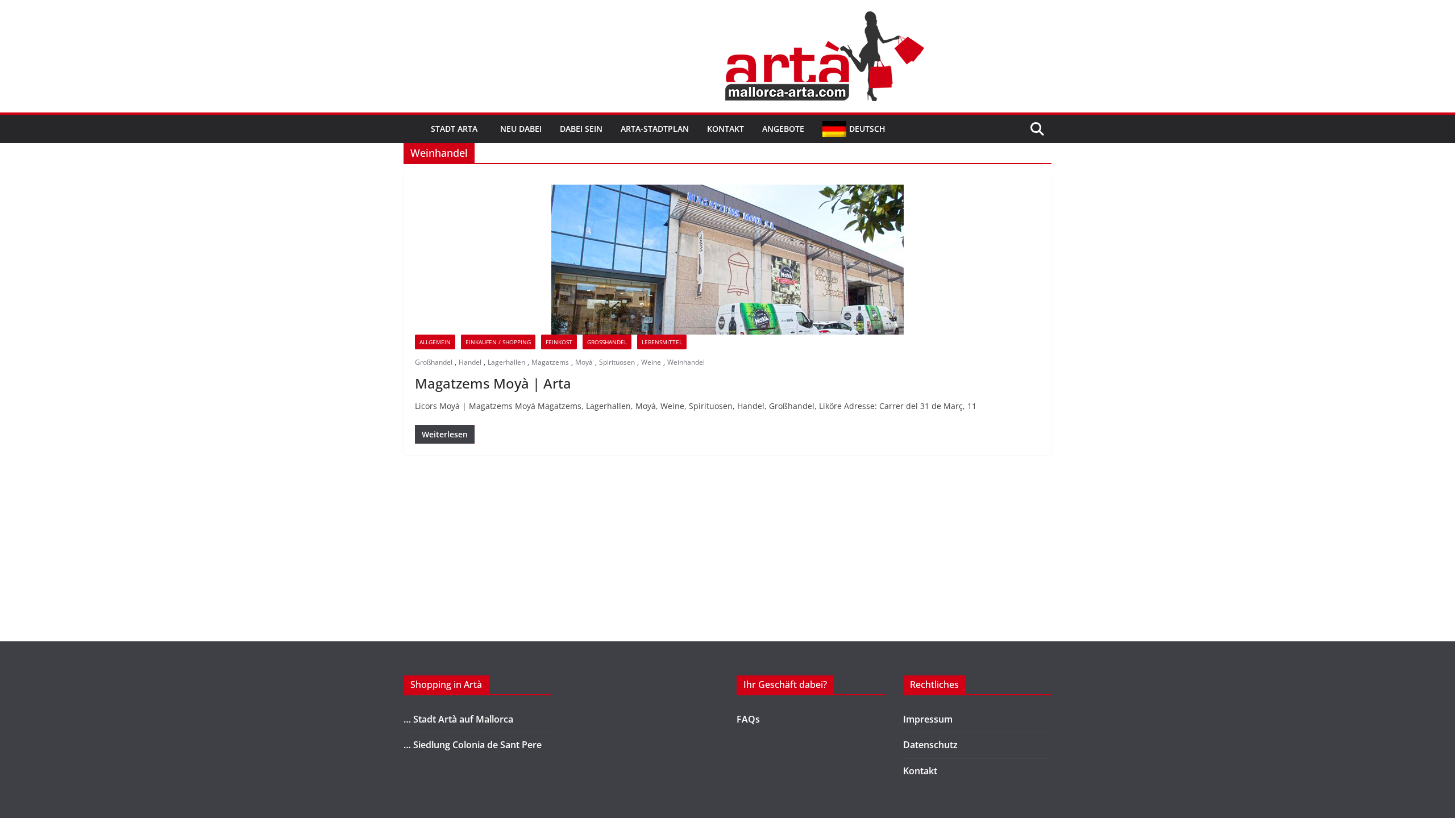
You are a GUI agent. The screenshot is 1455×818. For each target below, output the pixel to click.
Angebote (783, 128)
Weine (651, 362)
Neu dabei (521, 128)
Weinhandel (686, 362)
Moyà (584, 362)
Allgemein (435, 342)
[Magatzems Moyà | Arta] (727, 260)
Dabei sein (581, 128)
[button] (479, 129)
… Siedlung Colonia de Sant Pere (473, 744)
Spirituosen (617, 362)
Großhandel (607, 342)
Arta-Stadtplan (655, 128)
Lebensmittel (662, 342)
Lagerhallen (506, 362)
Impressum (928, 719)
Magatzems (550, 362)
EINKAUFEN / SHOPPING (498, 342)
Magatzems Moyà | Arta (493, 383)
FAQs (748, 719)
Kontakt (725, 128)
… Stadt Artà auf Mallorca (458, 719)
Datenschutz (930, 744)
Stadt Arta (454, 128)
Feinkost (559, 342)
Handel (470, 362)
